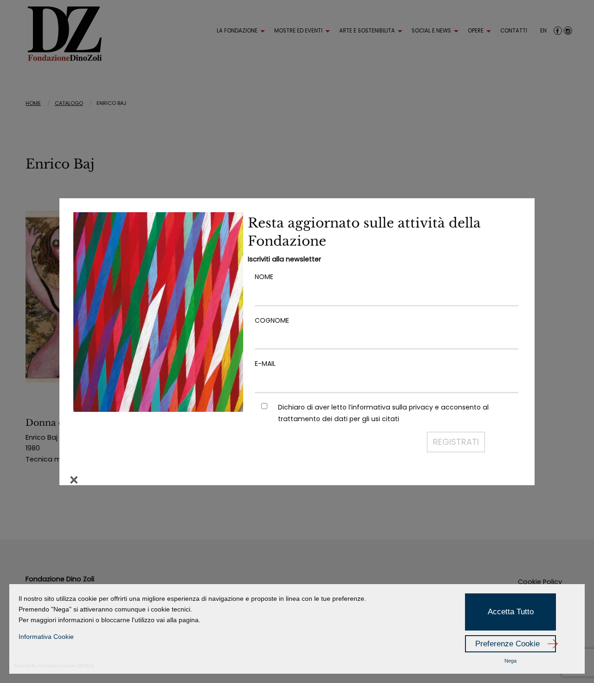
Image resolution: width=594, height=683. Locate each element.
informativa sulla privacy (392, 407)
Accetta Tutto (511, 611)
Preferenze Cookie (507, 643)
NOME (264, 276)
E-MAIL (265, 363)
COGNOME (272, 320)
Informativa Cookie (46, 636)
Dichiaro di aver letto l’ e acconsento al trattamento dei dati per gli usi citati (383, 413)
